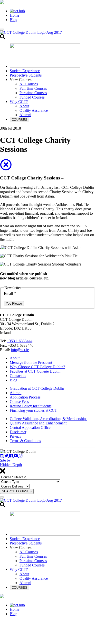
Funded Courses (32, 97)
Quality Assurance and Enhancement (38, 423)
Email (10, 293)
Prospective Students (26, 75)
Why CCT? (19, 102)
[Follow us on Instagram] (20, 456)
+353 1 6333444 (19, 341)
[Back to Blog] (6, 168)
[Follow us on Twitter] (6, 456)
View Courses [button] (20, 80)
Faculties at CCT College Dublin (35, 371)
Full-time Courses (33, 88)
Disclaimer (18, 432)
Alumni (25, 115)
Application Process (25, 397)
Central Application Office (30, 427)
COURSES (19, 120)
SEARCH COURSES (17, 491)
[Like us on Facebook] (11, 456)
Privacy (15, 436)
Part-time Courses (33, 93)
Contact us (18, 376)
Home (14, 15)
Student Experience (25, 71)
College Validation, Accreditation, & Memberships (48, 419)
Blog (13, 20)
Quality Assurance (33, 110)
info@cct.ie (20, 350)
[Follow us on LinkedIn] (2, 456)
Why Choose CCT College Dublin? (37, 367)
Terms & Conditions (25, 441)
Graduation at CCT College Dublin (37, 388)
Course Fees (19, 401)
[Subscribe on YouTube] (16, 456)
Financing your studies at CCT (33, 410)
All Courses (28, 84)
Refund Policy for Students (30, 406)
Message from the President (31, 362)
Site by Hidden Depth (11, 462)
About (24, 106)
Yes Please (14, 303)
